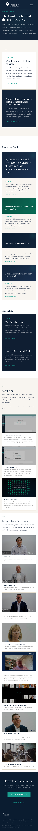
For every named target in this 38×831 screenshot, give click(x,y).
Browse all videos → (19, 802)
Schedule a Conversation (19, 794)
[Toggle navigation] (31, 5)
